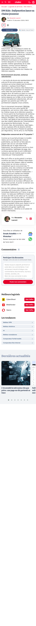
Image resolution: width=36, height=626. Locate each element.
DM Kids (26, 106)
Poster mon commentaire (18, 282)
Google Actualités (9, 233)
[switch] (29, 2)
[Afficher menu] (2, 2)
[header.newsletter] (9, 2)
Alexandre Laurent (15, 18)
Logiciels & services (15, 6)
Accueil (4, 6)
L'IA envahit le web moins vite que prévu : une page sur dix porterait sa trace (15, 390)
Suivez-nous (9, 30)
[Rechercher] (5, 2)
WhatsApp (7, 236)
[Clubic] (18, 2)
